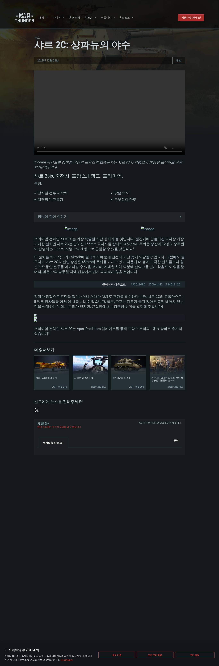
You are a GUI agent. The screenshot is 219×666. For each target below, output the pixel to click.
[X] (37, 410)
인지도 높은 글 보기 (53, 442)
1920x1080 (138, 284)
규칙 (176, 440)
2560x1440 (155, 284)
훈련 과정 (74, 17)
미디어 (56, 17)
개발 (178, 60)
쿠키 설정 (194, 655)
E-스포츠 (125, 17)
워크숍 (89, 17)
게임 (41, 17)
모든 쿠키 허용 (155, 655)
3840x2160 (173, 284)
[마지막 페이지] (42, 449)
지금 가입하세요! (191, 17)
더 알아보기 (67, 659)
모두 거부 (116, 655)
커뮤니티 (106, 17)
